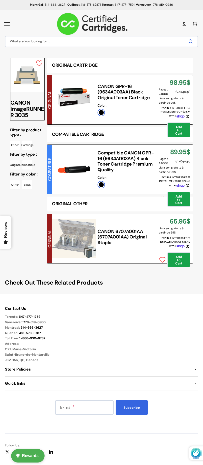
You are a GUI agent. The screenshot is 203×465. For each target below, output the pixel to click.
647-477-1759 (29, 317)
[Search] (191, 41)
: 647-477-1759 (118, 5)
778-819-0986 (34, 322)
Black (27, 184)
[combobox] (101, 41)
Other (15, 145)
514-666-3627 (32, 327)
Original (15, 165)
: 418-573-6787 (83, 5)
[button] (6, 24)
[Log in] (184, 24)
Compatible (27, 165)
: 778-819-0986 (154, 5)
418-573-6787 (30, 333)
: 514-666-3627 (47, 5)
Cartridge (27, 145)
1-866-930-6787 (32, 338)
